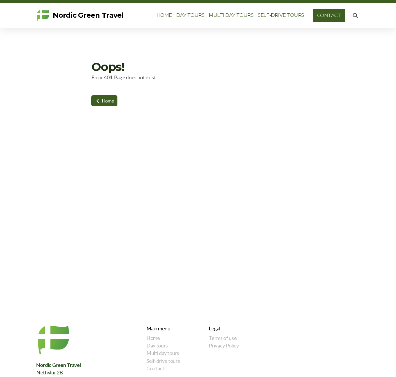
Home (107, 100)
